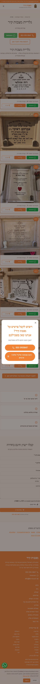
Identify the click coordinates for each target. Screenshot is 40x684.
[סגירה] (35, 323)
